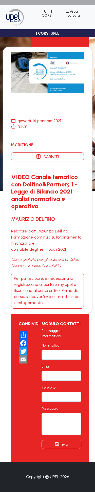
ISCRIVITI (50, 156)
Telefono (48, 387)
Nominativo (50, 345)
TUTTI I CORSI (47, 14)
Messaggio (50, 408)
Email (46, 366)
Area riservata (73, 14)
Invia (63, 444)
